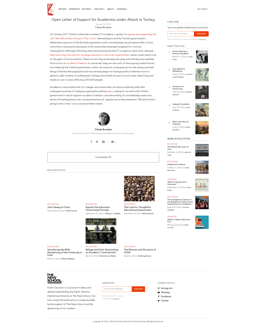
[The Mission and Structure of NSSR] (139, 231)
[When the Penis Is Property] (202, 127)
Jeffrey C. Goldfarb (113, 213)
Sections (86, 9)
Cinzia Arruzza (103, 27)
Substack (202, 39)
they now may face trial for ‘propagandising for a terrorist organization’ (89, 55)
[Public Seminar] (51, 9)
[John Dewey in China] (62, 188)
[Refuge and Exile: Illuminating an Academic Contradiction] (101, 231)
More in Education (178, 139)
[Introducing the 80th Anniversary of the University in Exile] (62, 231)
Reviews (62, 9)
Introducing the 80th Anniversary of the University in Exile (64, 252)
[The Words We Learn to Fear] (202, 149)
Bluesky (165, 292)
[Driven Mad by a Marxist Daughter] (202, 57)
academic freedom (76, 63)
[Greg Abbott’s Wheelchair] (202, 74)
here (110, 91)
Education (53, 204)
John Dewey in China (58, 207)
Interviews (74, 9)
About (110, 9)
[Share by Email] (103, 142)
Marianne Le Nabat (107, 256)
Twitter (164, 301)
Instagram (166, 288)
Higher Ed (172, 179)
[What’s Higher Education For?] (202, 222)
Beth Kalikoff (148, 213)
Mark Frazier (72, 211)
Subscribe (201, 34)
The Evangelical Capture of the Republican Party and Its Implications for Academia (180, 202)
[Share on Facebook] (91, 142)
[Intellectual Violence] (202, 167)
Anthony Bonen (144, 256)
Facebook (165, 297)
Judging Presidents (180, 104)
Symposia (121, 9)
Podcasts (98, 9)
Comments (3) (103, 157)
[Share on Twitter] (97, 142)
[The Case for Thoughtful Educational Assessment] (139, 188)
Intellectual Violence (176, 164)
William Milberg (68, 259)
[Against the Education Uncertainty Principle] (101, 188)
